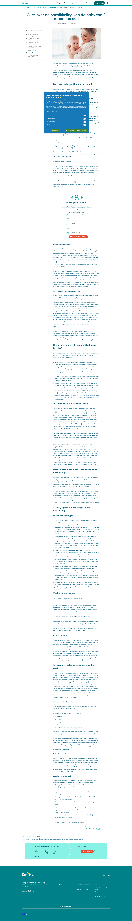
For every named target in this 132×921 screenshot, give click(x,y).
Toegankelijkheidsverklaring (101, 887)
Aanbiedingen (57, 3)
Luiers (60, 884)
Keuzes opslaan (55, 130)
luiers (84, 458)
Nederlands (99, 896)
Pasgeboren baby (37, 7)
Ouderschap (79, 3)
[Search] (107, 3)
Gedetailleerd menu (67, 906)
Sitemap (96, 891)
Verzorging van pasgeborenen (50, 7)
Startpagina (29, 7)
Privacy (96, 884)
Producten (46, 3)
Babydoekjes (62, 887)
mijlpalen (76, 66)
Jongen (75, 214)
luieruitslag (82, 72)
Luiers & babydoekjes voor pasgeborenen (72, 839)
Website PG (97, 894)
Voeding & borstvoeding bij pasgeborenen (50, 839)
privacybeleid (67, 107)
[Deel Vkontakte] (92, 829)
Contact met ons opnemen (83, 884)
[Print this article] (98, 829)
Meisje (83, 214)
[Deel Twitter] (89, 829)
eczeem (72, 552)
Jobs (78, 887)
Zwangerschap (68, 3)
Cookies (96, 889)
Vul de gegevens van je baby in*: (77, 212)
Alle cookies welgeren (70, 130)
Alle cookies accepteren (81, 130)
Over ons (89, 3)
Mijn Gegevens (98, 901)
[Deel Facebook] (86, 829)
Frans (104, 896)
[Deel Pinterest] (95, 829)
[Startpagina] (25, 2)
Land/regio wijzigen (99, 898)
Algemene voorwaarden (82, 889)
